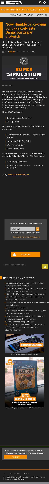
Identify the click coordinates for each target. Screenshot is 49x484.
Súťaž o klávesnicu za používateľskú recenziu (24, 354)
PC (3, 52)
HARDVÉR (34, 10)
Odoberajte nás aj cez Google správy (26, 237)
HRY (27, 10)
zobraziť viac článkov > (13, 330)
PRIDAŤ (27, 15)
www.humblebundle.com (18, 174)
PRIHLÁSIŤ (15, 457)
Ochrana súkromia (9, 474)
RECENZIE (14, 10)
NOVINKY (5, 10)
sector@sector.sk (19, 479)
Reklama (19, 474)
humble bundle (20, 265)
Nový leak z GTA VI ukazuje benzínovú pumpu (26, 294)
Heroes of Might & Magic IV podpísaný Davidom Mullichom (24, 408)
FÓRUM (42, 10)
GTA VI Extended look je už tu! (20, 322)
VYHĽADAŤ (14, 15)
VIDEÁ (21, 10)
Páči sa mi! (25, 254)
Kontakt (26, 474)
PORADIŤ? (39, 15)
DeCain (12, 52)
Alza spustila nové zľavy (17, 308)
